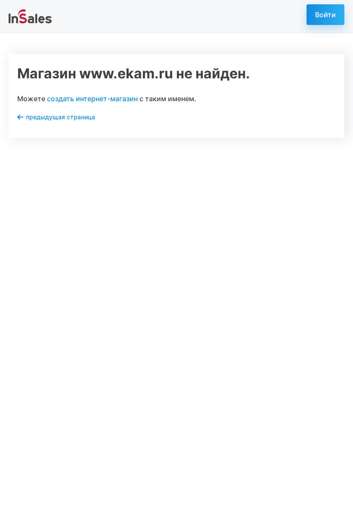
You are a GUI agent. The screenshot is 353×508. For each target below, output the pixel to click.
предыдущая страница (60, 117)
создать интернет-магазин (92, 98)
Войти (325, 14)
